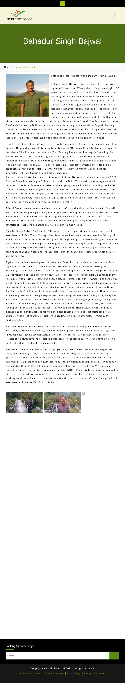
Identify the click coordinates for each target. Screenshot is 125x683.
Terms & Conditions (54, 673)
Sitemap (87, 673)
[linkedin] (65, 678)
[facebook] (60, 678)
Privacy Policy (74, 673)
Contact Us (25, 673)
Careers (37, 673)
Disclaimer (99, 673)
